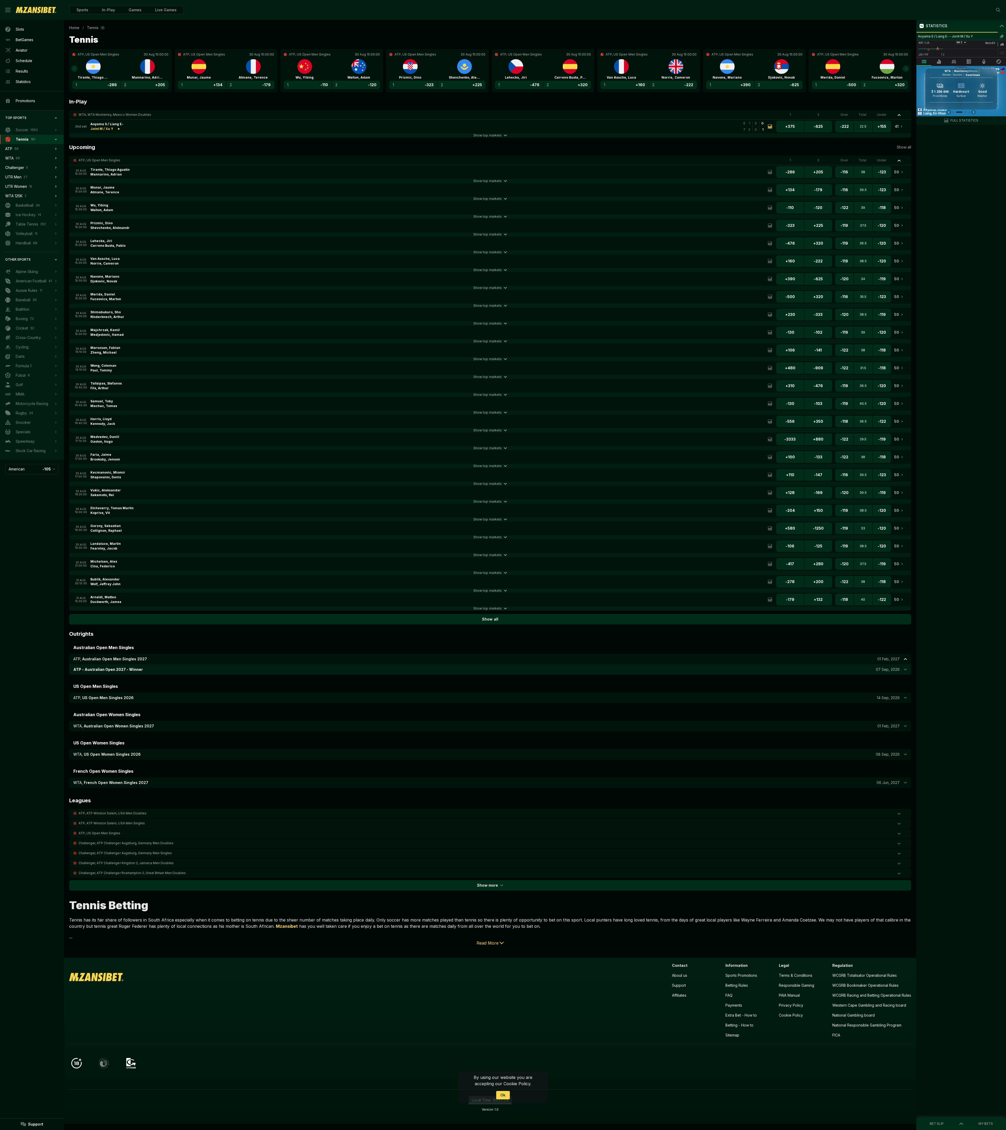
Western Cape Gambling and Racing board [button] (869, 1005)
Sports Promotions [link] (741, 975)
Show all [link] (904, 147)
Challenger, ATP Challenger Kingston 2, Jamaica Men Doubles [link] (126, 863)
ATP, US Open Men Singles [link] (99, 160)
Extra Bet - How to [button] (741, 1015)
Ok (502, 1095)
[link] (36, 10)
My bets (985, 1124)
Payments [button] (733, 1005)
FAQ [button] (728, 995)
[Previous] (74, 68)
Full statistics (964, 120)
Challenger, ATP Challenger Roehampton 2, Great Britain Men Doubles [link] (132, 873)
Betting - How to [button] (739, 1025)
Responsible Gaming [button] (796, 985)
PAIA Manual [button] (789, 995)
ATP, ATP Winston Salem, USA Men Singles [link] (112, 823)
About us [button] (679, 975)
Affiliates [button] (679, 995)
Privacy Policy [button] (791, 1005)
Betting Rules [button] (736, 985)
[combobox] (31, 469)
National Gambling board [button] (853, 1015)
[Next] (906, 68)
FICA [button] (836, 1035)
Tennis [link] (93, 27)
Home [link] (74, 27)
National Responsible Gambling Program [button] (866, 1025)
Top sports (15, 118)
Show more (487, 885)
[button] (135, 10)
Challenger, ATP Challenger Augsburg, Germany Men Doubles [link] (126, 843)
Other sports (18, 259)
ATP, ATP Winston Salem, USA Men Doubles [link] (112, 813)
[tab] (923, 61)
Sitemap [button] (732, 1035)
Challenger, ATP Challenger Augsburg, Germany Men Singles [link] (125, 853)
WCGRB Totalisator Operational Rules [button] (864, 975)
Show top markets (487, 135)
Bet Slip (937, 1124)
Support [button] (679, 985)
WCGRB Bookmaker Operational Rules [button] (865, 985)
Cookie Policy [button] (791, 1015)
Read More (488, 943)
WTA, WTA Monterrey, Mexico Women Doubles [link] (115, 115)
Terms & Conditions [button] (795, 975)
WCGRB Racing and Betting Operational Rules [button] (871, 995)
